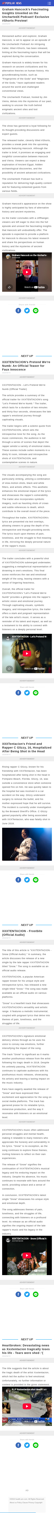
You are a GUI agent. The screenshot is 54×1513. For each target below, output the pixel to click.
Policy (19, 1503)
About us (13, 1503)
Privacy (31, 1503)
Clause (25, 1503)
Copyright (38, 1503)
